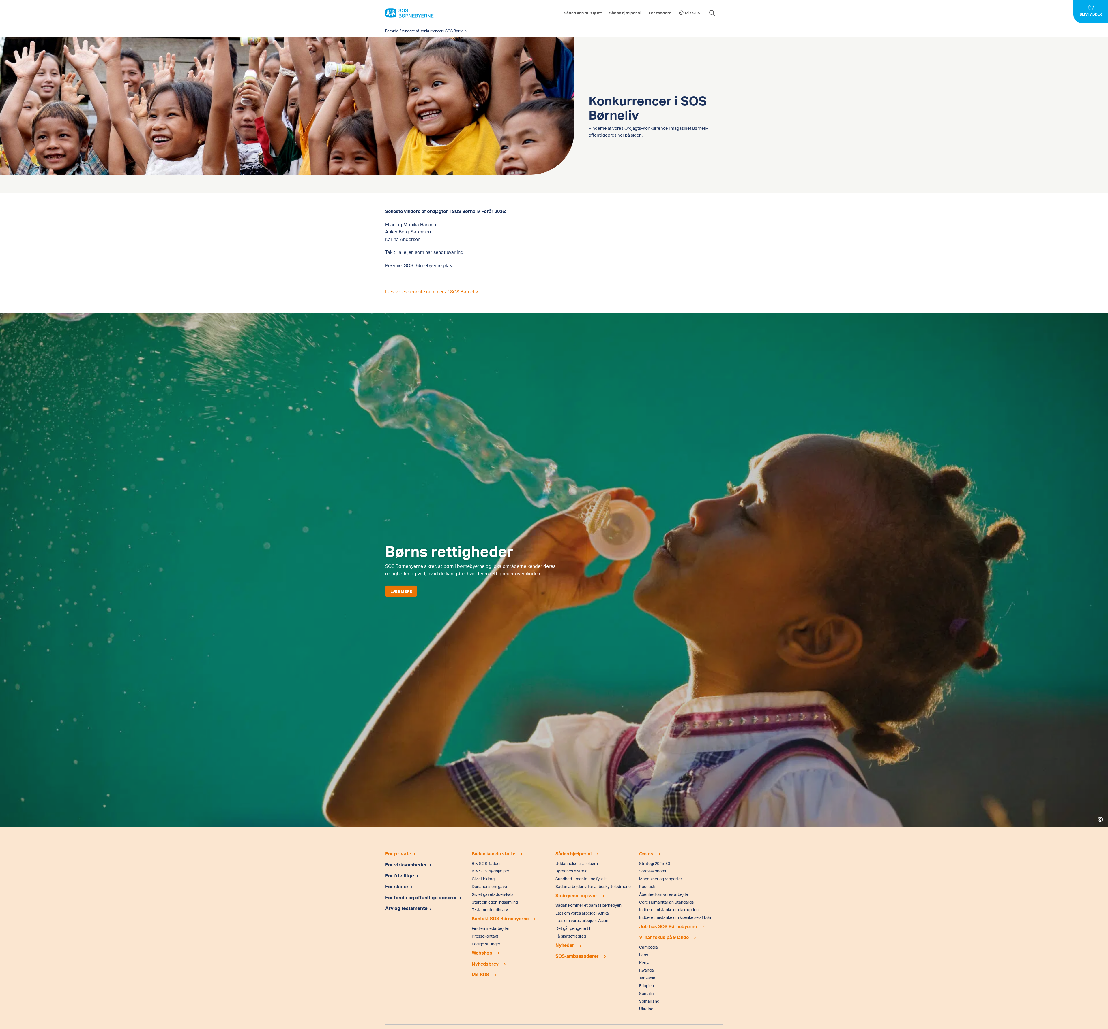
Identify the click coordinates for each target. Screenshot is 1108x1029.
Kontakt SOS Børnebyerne (500, 918)
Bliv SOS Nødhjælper (490, 870)
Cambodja (648, 947)
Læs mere (401, 591)
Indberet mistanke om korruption (669, 909)
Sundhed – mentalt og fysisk (581, 878)
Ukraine (646, 1008)
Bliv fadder (1091, 14)
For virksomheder (406, 864)
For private (398, 853)
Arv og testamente (406, 908)
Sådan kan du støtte (583, 12)
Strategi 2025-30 (654, 863)
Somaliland (649, 1001)
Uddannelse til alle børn (576, 863)
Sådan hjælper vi (625, 12)
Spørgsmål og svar (576, 895)
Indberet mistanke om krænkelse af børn (675, 917)
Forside (391, 31)
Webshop (482, 953)
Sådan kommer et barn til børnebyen (588, 905)
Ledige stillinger (486, 943)
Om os (646, 854)
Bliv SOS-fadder (486, 863)
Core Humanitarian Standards (666, 902)
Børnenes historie (571, 870)
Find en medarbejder (490, 928)
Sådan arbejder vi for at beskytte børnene (593, 886)
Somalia (646, 993)
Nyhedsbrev (485, 964)
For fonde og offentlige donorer (421, 897)
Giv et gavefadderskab (492, 894)
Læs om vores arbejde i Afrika (582, 913)
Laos (643, 954)
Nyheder (564, 945)
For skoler (397, 886)
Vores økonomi (652, 870)
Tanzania (647, 977)
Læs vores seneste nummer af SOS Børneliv (431, 292)
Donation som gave (489, 886)
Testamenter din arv (490, 909)
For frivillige (399, 875)
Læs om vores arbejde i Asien (581, 920)
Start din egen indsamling (495, 902)
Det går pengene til (572, 928)
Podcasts (647, 886)
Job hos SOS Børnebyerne (668, 926)
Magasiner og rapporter (660, 878)
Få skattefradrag (570, 936)
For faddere (660, 12)
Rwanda (646, 970)
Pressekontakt (485, 936)
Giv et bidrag (483, 878)
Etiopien (646, 985)
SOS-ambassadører (577, 956)
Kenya (645, 962)
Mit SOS (692, 12)
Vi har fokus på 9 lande (664, 937)
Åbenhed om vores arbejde (663, 894)
